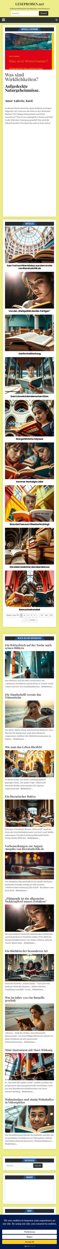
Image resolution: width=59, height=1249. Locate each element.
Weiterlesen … (47, 687)
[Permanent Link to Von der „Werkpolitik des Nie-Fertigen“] (29, 290)
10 (42, 615)
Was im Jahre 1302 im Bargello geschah (24, 998)
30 (51, 615)
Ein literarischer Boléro (20, 796)
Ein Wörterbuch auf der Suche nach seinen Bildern (28, 646)
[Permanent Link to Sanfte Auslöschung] (29, 333)
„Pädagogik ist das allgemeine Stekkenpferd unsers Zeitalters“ (26, 899)
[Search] (57, 19)
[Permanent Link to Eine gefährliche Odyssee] (29, 418)
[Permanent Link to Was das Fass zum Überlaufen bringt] (29, 503)
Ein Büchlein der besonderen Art (26, 951)
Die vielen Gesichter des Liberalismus (29, 567)
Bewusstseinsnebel (29, 609)
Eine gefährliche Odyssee (29, 439)
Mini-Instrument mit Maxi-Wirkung (29, 1050)
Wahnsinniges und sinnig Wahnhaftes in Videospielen (29, 1100)
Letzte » (33, 620)
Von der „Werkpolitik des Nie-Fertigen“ (29, 311)
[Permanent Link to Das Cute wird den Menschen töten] (29, 375)
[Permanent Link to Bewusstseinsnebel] (29, 588)
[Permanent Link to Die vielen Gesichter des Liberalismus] (29, 546)
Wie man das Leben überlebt (23, 747)
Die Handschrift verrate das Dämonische (23, 696)
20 (46, 615)
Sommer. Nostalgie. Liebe (29, 481)
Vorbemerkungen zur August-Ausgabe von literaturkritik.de (24, 847)
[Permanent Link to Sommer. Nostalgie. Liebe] (29, 460)
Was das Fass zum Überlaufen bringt (29, 524)
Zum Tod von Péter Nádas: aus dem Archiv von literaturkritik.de (29, 267)
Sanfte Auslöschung (29, 353)
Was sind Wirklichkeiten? (21, 76)
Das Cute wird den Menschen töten (29, 396)
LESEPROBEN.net (29, 4)
